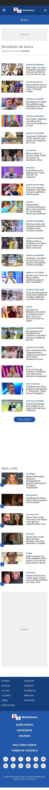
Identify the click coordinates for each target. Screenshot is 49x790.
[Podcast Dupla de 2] (28, 765)
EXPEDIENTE (24, 730)
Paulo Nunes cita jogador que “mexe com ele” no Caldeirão (35, 173)
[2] (12, 500)
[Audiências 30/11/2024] (12, 294)
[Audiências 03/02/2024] (12, 333)
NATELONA (29, 700)
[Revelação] (12, 172)
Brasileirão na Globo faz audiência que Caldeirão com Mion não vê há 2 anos (36, 105)
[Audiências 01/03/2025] (12, 243)
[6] (12, 577)
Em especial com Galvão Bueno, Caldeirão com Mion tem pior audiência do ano (36, 335)
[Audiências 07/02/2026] (12, 138)
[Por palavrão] (12, 155)
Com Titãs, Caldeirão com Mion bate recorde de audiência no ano (36, 122)
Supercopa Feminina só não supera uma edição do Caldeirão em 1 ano (36, 139)
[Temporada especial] (12, 86)
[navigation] (4, 10)
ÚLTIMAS (6, 680)
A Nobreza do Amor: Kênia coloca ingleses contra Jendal (36, 500)
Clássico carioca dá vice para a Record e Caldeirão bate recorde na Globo (36, 227)
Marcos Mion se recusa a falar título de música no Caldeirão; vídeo (36, 156)
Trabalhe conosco (24, 750)
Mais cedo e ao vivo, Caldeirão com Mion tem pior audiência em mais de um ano (36, 71)
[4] (12, 538)
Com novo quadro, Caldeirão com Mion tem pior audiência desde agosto (36, 191)
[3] (12, 519)
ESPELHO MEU (8, 705)
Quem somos (24, 724)
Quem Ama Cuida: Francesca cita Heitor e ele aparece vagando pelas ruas (36, 520)
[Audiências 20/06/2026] (12, 69)
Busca (24, 20)
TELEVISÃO (29, 680)
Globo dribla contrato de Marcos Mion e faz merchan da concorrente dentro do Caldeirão (36, 209)
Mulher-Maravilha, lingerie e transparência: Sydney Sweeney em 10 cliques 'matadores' (36, 482)
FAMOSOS (28, 685)
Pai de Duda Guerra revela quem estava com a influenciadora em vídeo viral (36, 579)
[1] (12, 478)
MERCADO (29, 695)
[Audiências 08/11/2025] (12, 189)
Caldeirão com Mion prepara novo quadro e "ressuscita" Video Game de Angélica (36, 390)
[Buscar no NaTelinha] (45, 10)
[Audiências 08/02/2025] (12, 260)
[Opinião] (12, 311)
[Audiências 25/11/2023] (12, 352)
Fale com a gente (24, 745)
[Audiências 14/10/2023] (12, 405)
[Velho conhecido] (12, 388)
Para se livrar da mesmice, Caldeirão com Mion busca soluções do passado (36, 372)
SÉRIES (5, 700)
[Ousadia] (12, 206)
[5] (12, 558)
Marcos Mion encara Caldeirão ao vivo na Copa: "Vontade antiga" (36, 88)
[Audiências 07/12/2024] (12, 277)
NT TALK (5, 690)
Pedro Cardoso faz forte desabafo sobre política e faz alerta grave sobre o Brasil (36, 559)
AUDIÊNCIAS (30, 690)
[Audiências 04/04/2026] (12, 121)
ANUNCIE (24, 735)
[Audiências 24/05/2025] (12, 225)
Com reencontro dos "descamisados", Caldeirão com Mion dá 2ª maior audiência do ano (36, 354)
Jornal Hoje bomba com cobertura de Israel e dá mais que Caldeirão (36, 407)
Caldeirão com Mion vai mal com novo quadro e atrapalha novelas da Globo (36, 261)
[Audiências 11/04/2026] (12, 103)
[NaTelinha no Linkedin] (20, 765)
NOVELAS (6, 685)
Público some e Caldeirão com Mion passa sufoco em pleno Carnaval (36, 244)
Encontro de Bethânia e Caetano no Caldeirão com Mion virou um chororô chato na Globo (36, 315)
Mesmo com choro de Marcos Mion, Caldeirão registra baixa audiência (36, 278)
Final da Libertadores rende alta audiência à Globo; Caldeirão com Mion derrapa (36, 296)
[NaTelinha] (24, 10)
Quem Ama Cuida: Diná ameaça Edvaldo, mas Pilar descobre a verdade (35, 540)
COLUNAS (6, 695)
